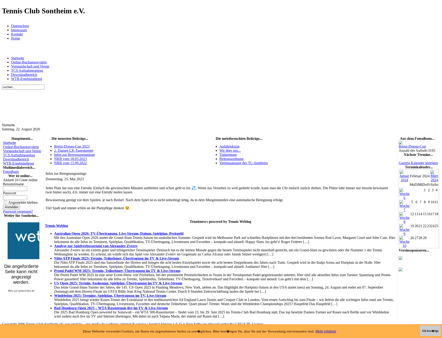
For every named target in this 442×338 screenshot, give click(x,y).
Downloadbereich (24, 75)
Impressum (19, 30)
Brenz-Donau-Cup (412, 146)
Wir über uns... (230, 150)
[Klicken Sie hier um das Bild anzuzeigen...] (400, 143)
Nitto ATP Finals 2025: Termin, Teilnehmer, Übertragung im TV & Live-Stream (116, 258)
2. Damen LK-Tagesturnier (73, 150)
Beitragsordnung (231, 159)
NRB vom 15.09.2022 (70, 163)
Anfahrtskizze (229, 146)
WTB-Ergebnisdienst (26, 79)
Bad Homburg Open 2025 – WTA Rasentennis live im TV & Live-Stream (111, 308)
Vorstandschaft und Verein (30, 66)
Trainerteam (228, 155)
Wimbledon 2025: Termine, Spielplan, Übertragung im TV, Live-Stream (110, 296)
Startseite (17, 58)
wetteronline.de (26, 290)
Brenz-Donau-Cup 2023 (72, 146)
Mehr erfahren (325, 331)
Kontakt (17, 34)
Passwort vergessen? (18, 211)
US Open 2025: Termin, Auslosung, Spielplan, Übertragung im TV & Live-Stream (118, 283)
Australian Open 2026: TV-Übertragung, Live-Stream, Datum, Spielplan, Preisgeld (118, 233)
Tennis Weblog (56, 226)
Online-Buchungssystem (29, 62)
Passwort (9, 193)
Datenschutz (20, 26)
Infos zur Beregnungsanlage (74, 155)
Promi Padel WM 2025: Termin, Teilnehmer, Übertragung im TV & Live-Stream (117, 271)
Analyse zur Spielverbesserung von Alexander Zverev (96, 246)
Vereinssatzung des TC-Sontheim (243, 163)
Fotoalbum (11, 172)
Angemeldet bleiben (23, 202)
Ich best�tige (430, 330)
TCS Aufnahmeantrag (27, 70)
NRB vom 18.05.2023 (70, 159)
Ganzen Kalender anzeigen (418, 163)
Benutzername (13, 184)
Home (15, 38)
